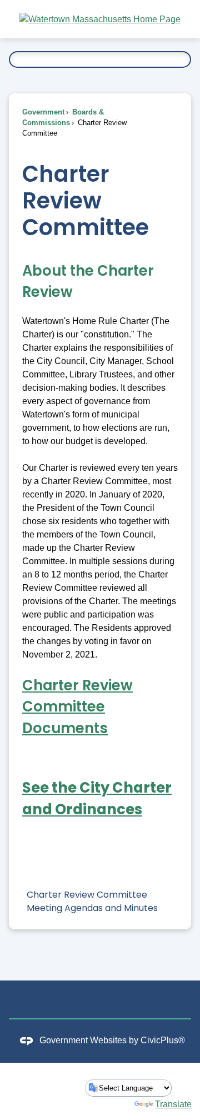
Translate (173, 1104)
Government (43, 112)
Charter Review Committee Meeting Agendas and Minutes (92, 901)
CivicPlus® (163, 1040)
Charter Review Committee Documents (77, 706)
